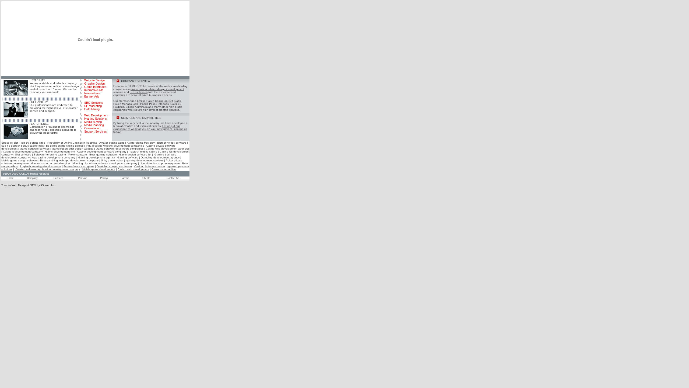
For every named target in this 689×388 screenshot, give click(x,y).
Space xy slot (9, 142)
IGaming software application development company (47, 169)
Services (58, 178)
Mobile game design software (19, 160)
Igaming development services (144, 160)
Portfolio (82, 178)
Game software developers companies (119, 148)
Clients (146, 178)
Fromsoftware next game (79, 166)
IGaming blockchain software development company (104, 163)
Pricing (104, 178)
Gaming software (127, 157)
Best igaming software (103, 154)
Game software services (35, 148)
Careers (125, 178)
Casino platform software (149, 166)
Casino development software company (101, 151)
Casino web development (133, 169)
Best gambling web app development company (69, 160)
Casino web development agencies (167, 148)
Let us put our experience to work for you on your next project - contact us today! (150, 128)
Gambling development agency (160, 157)
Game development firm (60, 151)
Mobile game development (98, 169)
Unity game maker (112, 160)
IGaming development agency (96, 157)
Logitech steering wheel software (40, 166)
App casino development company (53, 157)
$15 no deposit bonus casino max (22, 145)
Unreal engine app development (160, 163)
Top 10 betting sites (32, 142)
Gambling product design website (72, 148)
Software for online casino (50, 154)
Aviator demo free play (141, 142)
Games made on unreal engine (50, 163)
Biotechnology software (171, 142)
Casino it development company (23, 151)
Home (10, 178)
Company (32, 178)
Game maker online (164, 169)
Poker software (77, 154)
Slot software (23, 154)
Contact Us (173, 178)
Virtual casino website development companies (115, 145)
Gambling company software (114, 166)
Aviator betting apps (111, 142)
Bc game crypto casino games (64, 145)
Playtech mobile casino (143, 151)
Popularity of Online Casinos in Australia (72, 142)
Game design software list (135, 154)
